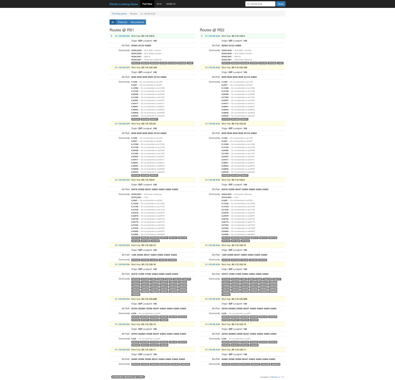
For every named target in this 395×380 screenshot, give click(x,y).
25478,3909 (181, 63)
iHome (274, 376)
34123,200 (163, 63)
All (113, 22)
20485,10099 (175, 364)
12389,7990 (163, 288)
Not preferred (137, 22)
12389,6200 (182, 282)
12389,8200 (145, 291)
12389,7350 (182, 285)
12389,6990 (135, 285)
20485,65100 (185, 364)
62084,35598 (145, 317)
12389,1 (153, 279)
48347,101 (164, 238)
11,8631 (189, 63)
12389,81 (161, 279)
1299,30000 (163, 260)
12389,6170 (173, 282)
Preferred (122, 22)
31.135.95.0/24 (122, 35)
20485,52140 (155, 364)
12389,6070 (145, 282)
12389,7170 (163, 285)
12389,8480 (135, 294)
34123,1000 (172, 63)
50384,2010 (145, 238)
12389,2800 (163, 320)
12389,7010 (145, 285)
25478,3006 (145, 279)
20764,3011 (145, 320)
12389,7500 (145, 288)
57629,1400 (135, 238)
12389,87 (168, 279)
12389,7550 (154, 288)
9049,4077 (154, 119)
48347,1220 (182, 238)
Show (280, 3)
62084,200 (135, 317)
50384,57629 (155, 238)
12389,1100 (177, 279)
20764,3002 (135, 320)
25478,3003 (145, 260)
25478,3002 (163, 317)
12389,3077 (135, 282)
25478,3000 (135, 119)
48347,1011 (173, 238)
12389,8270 (163, 291)
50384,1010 (135, 63)
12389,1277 (186, 279)
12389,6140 (163, 282)
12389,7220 (173, 285)
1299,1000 (154, 260)
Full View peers (119, 13)
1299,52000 (172, 260)
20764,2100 (182, 317)
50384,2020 (145, 63)
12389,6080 (154, 282)
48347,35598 (145, 241)
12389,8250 (154, 291)
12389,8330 (173, 291)
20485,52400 (165, 364)
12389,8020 (182, 288)
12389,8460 (182, 291)
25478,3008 (145, 119)
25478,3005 (145, 364)
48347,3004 (135, 241)
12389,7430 (135, 288)
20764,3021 (154, 320)
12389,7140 (154, 285)
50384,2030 (154, 63)
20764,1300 (173, 317)
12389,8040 (135, 291)
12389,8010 (173, 288)
